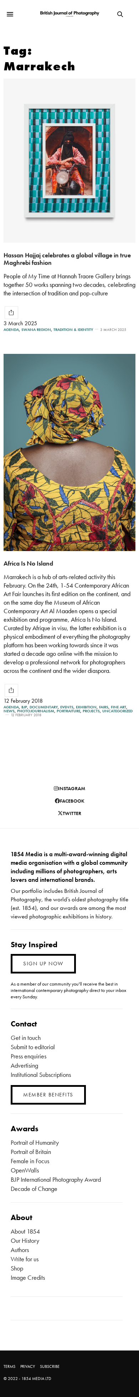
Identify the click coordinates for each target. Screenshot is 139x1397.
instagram (71, 788)
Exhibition (86, 707)
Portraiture (68, 711)
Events (66, 707)
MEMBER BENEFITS (48, 1094)
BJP (24, 707)
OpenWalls (25, 1170)
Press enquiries (28, 1056)
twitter (72, 813)
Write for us (24, 1259)
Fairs (103, 707)
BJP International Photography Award (56, 1179)
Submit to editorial (33, 1047)
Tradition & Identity (73, 329)
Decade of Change (34, 1189)
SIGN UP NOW (43, 963)
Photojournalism (35, 711)
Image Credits (28, 1277)
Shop (17, 1268)
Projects (91, 711)
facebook (72, 801)
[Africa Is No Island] (69, 452)
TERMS (9, 1366)
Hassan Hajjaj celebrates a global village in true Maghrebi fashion (67, 258)
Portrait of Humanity (35, 1142)
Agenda (11, 329)
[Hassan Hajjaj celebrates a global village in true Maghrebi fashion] (69, 161)
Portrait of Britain (31, 1152)
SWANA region (36, 329)
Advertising (24, 1065)
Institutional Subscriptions (41, 1074)
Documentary (44, 707)
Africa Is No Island (28, 563)
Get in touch (26, 1038)
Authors (20, 1250)
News (9, 711)
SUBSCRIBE (50, 1366)
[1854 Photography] (69, 14)
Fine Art (118, 707)
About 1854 (25, 1231)
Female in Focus (30, 1161)
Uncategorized (117, 711)
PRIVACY (27, 1366)
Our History (25, 1240)
